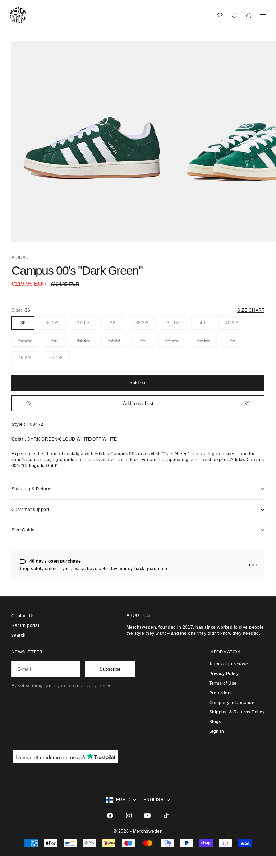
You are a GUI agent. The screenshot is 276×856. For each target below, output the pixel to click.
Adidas (20, 257)
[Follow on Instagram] (128, 815)
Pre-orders (220, 693)
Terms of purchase (228, 663)
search (19, 635)
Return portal (25, 625)
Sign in (216, 731)
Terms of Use (223, 683)
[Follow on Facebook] (110, 815)
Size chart (250, 310)
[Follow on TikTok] (166, 815)
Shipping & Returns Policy (236, 712)
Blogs (215, 721)
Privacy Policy (224, 673)
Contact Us (23, 615)
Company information (231, 702)
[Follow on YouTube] (147, 815)
